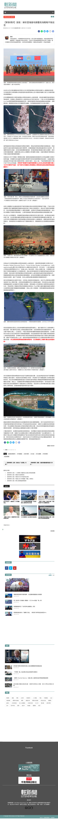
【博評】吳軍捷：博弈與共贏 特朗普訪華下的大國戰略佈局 (46, 502)
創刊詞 (41, 817)
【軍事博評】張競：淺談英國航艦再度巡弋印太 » (41, 463)
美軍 (18, 705)
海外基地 (26, 454)
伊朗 (17, 698)
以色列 (22, 698)
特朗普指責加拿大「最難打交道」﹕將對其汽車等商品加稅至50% (30, 612)
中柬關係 (20, 454)
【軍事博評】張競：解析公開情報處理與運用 (16, 480)
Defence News (14, 140)
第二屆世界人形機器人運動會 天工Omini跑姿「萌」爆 (27, 600)
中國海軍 (8, 700)
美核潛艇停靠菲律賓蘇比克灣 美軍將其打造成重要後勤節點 (46, 517)
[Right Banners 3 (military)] (29, 538)
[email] (50, 31)
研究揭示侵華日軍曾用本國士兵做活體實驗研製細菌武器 (27, 666)
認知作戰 (49, 703)
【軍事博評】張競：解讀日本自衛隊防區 (15, 474)
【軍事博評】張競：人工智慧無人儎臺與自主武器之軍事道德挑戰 (21, 472)
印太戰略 (38, 454)
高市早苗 (13, 705)
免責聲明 (52, 817)
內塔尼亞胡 (30, 703)
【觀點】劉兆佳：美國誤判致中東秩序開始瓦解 (11, 517)
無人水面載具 (22, 703)
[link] (53, 31)
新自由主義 (43, 700)
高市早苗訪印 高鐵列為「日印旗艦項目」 (11, 502)
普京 (39, 705)
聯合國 (42, 703)
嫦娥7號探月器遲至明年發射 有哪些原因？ (17, 587)
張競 (11, 37)
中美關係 (46, 698)
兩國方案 (28, 700)
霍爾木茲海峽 (35, 700)
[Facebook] (6, 568)
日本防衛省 (14, 703)
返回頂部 (52, 531)
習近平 (23, 705)
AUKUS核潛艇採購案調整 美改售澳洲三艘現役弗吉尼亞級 (28, 502)
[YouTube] (14, 568)
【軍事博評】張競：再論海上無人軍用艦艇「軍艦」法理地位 (20, 478)
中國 (40, 698)
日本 (7, 705)
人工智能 (35, 698)
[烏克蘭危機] (29, 554)
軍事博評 (52, 445)
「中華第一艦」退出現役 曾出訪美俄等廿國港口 (25, 672)
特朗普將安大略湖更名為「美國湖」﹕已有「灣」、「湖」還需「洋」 (17, 658)
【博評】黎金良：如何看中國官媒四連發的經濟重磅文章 (32, 17)
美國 (13, 698)
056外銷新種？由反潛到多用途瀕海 (28, 517)
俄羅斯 (49, 700)
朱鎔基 (28, 705)
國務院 (34, 705)
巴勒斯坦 (28, 698)
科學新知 (8, 580)
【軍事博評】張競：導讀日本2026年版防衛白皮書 (18, 476)
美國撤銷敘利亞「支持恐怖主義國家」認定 (24, 606)
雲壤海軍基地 (12, 454)
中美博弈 (45, 454)
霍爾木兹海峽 (16, 700)
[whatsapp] (41, 31)
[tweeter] (47, 31)
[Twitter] (10, 568)
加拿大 (7, 703)
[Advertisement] (15, 632)
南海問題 (7, 456)
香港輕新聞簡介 (46, 817)
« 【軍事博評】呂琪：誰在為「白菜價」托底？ (15, 463)
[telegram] (44, 31)
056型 (32, 454)
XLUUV (36, 703)
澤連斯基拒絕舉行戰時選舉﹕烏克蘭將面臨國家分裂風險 (28, 594)
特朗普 (7, 698)
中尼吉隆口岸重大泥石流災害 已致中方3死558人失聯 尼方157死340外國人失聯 (33, 684)
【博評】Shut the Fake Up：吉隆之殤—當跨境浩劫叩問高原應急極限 (30, 678)
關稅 (22, 700)
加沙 (51, 698)
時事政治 (6, 594)
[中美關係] (29, 546)
